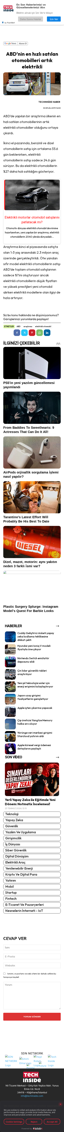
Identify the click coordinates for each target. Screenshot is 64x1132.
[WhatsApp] (39, 332)
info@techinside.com (32, 1095)
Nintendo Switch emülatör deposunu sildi (33, 660)
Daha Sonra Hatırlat (30, 19)
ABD (19, 326)
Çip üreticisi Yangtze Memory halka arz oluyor (34, 722)
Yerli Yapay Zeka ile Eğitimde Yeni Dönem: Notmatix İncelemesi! (30, 802)
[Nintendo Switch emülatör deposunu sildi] (10, 662)
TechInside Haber (49, 101)
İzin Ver (54, 19)
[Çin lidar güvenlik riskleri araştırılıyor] (10, 674)
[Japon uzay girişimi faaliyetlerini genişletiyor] (10, 699)
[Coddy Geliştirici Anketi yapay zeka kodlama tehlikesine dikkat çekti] (10, 636)
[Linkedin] (47, 332)
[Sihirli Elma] (25, 1061)
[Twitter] (24, 332)
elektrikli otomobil (43, 326)
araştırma (27, 326)
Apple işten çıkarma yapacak (34, 707)
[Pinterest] (32, 332)
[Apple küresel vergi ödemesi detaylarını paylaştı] (10, 748)
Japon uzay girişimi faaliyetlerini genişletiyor (32, 697)
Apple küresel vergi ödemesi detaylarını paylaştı (34, 746)
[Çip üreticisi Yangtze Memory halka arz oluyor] (10, 724)
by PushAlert (10, 22)
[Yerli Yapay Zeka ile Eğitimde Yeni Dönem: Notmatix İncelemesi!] (32, 779)
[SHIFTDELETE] (11, 1061)
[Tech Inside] (54, 1061)
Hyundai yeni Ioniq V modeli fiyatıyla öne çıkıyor (34, 647)
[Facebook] (17, 332)
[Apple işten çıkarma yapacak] (10, 711)
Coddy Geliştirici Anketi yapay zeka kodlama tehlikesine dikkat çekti (35, 636)
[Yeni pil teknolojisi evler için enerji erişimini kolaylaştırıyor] (10, 686)
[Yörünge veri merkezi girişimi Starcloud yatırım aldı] (10, 736)
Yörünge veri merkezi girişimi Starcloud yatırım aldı (34, 734)
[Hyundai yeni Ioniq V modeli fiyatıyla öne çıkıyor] (10, 649)
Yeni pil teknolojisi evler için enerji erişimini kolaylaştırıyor (35, 684)
